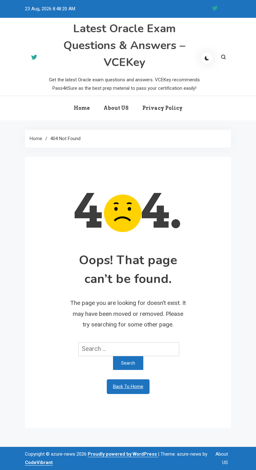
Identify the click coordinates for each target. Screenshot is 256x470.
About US (116, 108)
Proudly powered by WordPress (123, 454)
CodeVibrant (39, 462)
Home (82, 108)
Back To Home (128, 386)
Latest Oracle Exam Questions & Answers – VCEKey (124, 45)
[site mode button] (207, 58)
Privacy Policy (162, 108)
